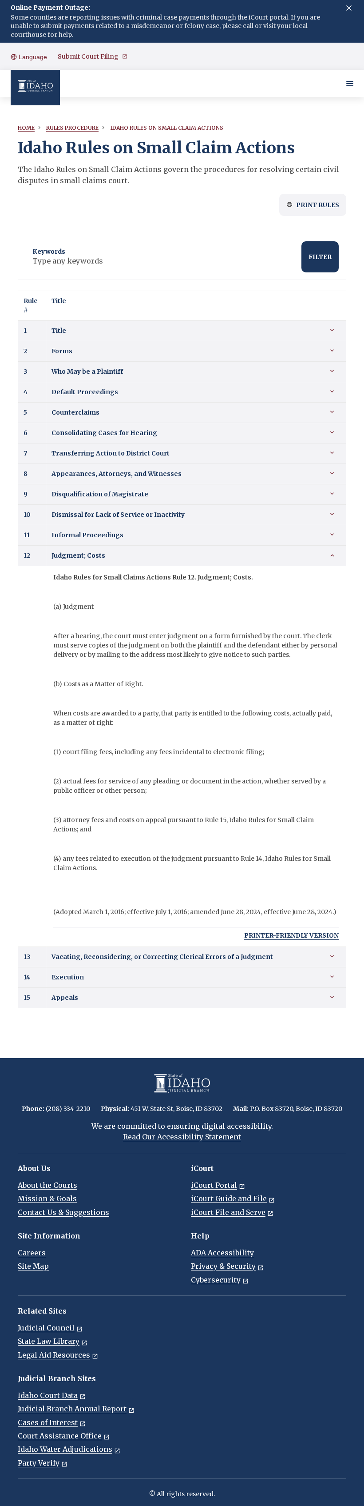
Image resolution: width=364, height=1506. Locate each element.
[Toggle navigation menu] (349, 83)
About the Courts (47, 1185)
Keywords (48, 251)
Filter (320, 257)
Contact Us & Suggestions (63, 1212)
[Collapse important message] (348, 8)
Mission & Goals (47, 1198)
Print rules (317, 205)
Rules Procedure (72, 127)
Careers (32, 1252)
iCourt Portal (214, 1185)
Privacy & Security (223, 1266)
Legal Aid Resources (54, 1354)
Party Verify (38, 1462)
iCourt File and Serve (228, 1212)
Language (32, 56)
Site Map (33, 1266)
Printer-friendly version (291, 935)
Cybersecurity (216, 1279)
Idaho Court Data (48, 1395)
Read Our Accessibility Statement (182, 1136)
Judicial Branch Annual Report (72, 1408)
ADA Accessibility (222, 1252)
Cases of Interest (48, 1422)
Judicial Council (46, 1327)
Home (26, 127)
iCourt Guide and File (229, 1198)
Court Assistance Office (60, 1435)
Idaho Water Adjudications (65, 1449)
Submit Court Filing (88, 56)
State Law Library (48, 1341)
